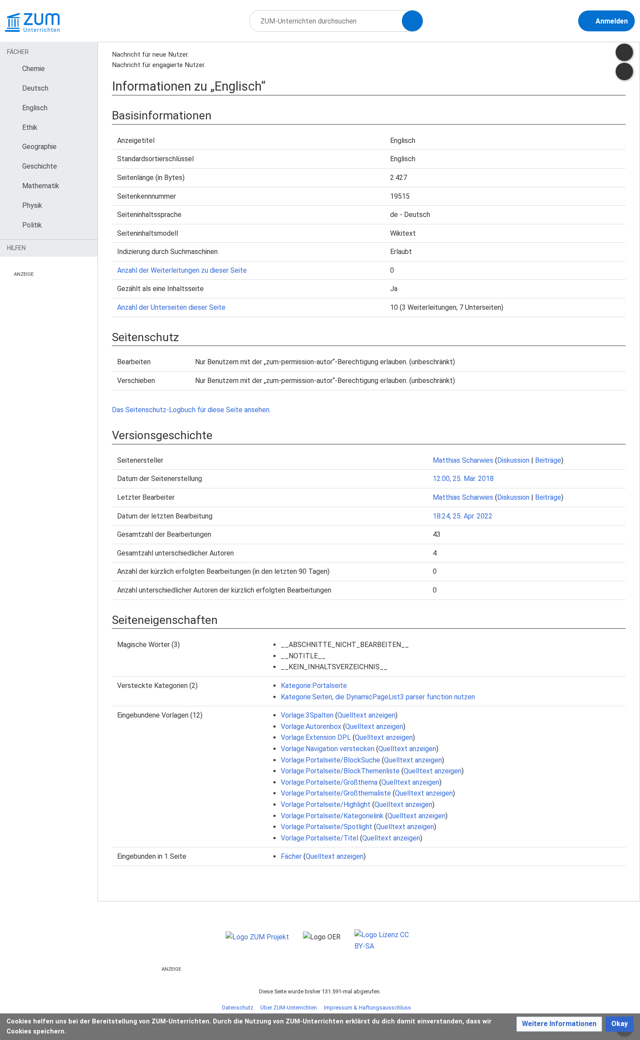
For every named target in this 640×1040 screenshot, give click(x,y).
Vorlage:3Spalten (307, 715)
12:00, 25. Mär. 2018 (463, 478)
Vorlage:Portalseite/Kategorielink (332, 816)
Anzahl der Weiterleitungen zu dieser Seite (182, 270)
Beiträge (548, 460)
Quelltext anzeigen (366, 715)
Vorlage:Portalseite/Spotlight (326, 827)
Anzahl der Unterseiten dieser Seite (171, 307)
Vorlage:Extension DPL (316, 737)
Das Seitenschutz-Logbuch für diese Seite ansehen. (191, 410)
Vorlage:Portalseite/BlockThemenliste (340, 771)
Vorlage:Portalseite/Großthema (329, 782)
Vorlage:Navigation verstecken (327, 749)
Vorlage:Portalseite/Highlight (326, 804)
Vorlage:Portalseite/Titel (319, 838)
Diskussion (513, 460)
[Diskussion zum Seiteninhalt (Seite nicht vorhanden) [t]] (624, 52)
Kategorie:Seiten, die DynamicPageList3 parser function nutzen (378, 697)
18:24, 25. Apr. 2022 (462, 516)
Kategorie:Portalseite (314, 685)
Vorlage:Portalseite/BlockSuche (330, 760)
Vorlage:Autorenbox (311, 726)
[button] (559, 1024)
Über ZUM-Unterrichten (288, 1007)
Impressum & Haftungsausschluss (367, 1007)
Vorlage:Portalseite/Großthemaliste (336, 793)
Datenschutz (237, 1007)
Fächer (291, 856)
